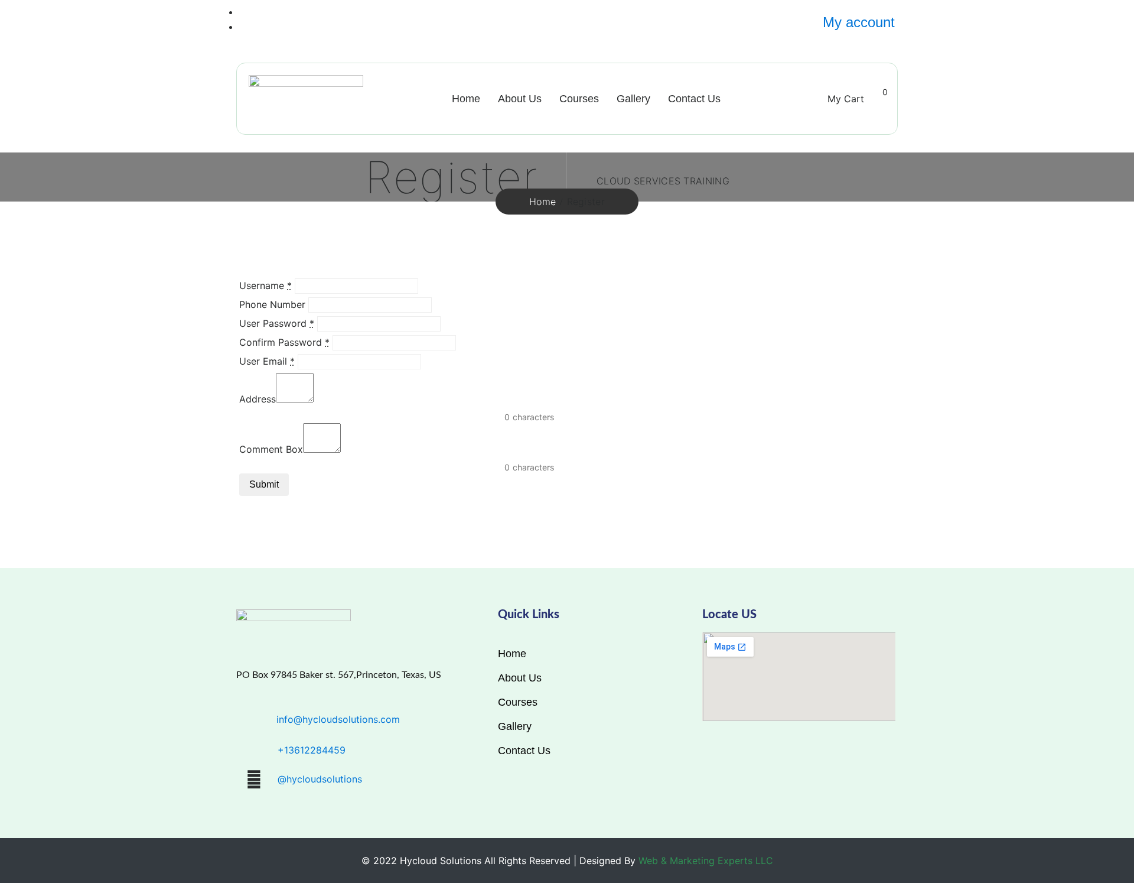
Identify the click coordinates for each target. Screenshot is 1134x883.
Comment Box (271, 449)
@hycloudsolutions (320, 779)
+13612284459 (312, 750)
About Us (520, 99)
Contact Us (694, 99)
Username (265, 285)
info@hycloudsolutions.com (338, 719)
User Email (267, 361)
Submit (264, 484)
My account (859, 22)
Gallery (633, 99)
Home (466, 99)
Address (257, 399)
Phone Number (272, 304)
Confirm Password (284, 342)
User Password (276, 323)
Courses (579, 99)
